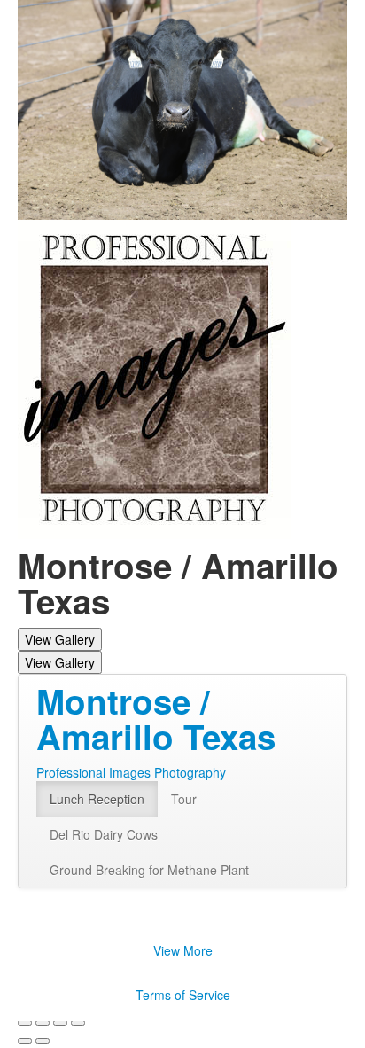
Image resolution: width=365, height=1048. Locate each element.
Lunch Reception (97, 799)
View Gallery (60, 639)
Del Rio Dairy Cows (104, 834)
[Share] (42, 1023)
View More (183, 950)
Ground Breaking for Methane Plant (149, 870)
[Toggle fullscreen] (60, 1023)
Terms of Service (183, 995)
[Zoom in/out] (78, 1023)
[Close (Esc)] (25, 1023)
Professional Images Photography (131, 772)
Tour (184, 799)
